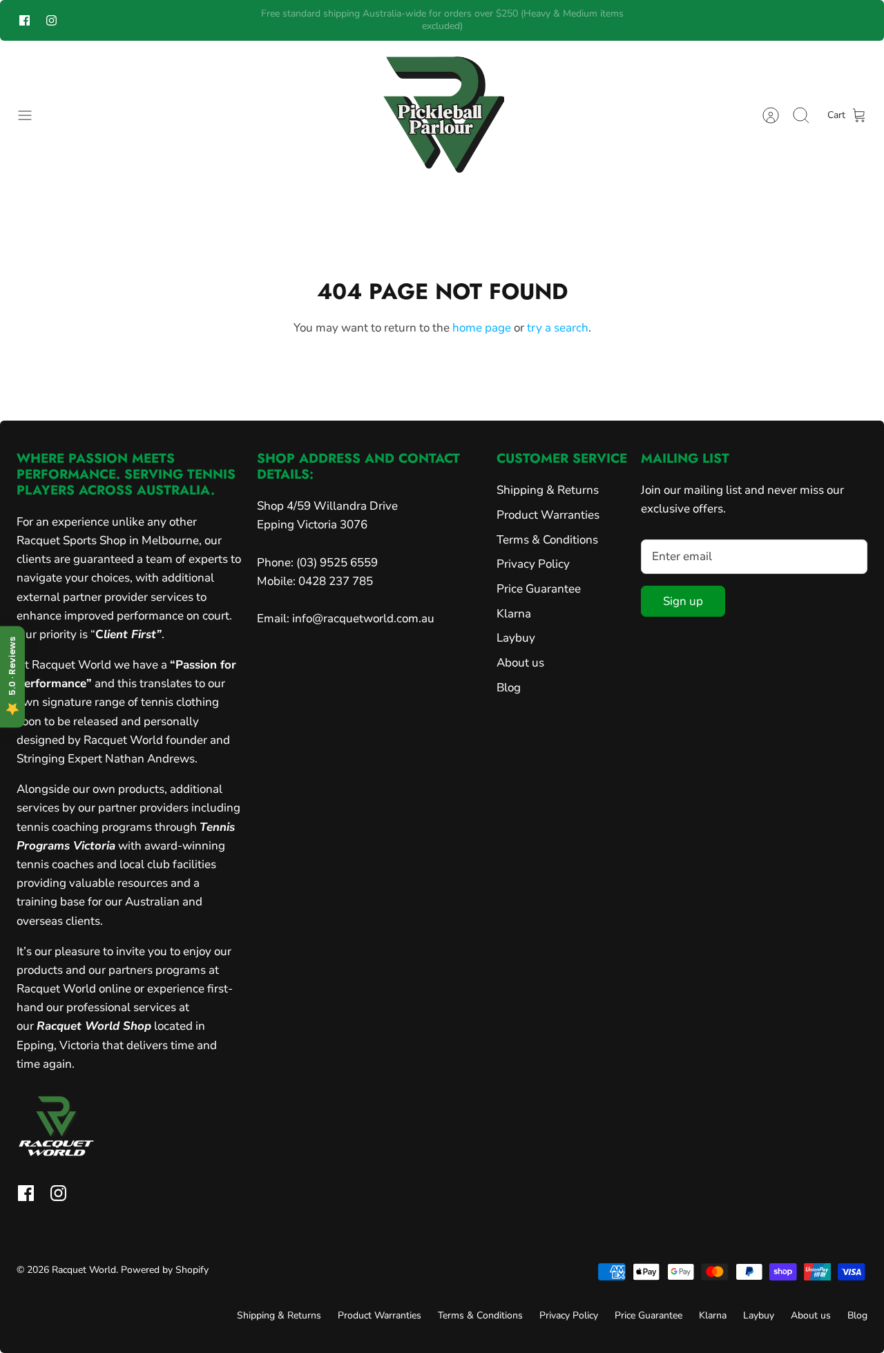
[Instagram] (51, 20)
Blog (509, 687)
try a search (557, 328)
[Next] (644, 20)
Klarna (514, 614)
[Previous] (239, 20)
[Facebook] (24, 20)
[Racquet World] (442, 115)
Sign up (683, 601)
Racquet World (84, 1269)
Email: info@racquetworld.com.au (345, 618)
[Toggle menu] (32, 115)
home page (481, 328)
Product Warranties (548, 515)
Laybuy (516, 638)
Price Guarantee (539, 589)
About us (520, 663)
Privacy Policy (533, 564)
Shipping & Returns (548, 490)
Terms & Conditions (547, 540)
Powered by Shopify (165, 1269)
